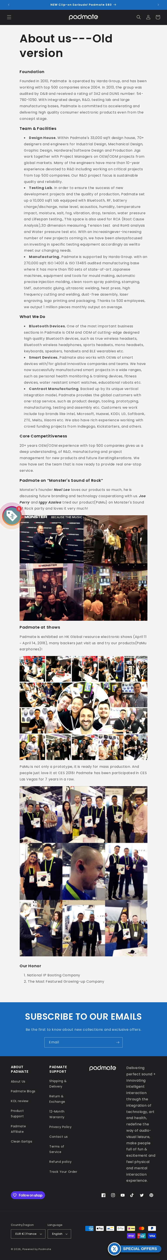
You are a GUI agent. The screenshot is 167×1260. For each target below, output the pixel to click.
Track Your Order (63, 1172)
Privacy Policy (60, 1127)
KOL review (19, 1101)
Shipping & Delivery (58, 1084)
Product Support (17, 1113)
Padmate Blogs (23, 1091)
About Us (18, 1081)
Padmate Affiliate (18, 1129)
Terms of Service (56, 1149)
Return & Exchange (57, 1099)
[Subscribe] (117, 1042)
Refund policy (60, 1162)
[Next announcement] (158, 5)
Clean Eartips (21, 1141)
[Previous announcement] (8, 5)
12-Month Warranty (57, 1114)
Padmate (44, 1249)
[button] (9, 17)
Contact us (58, 1137)
